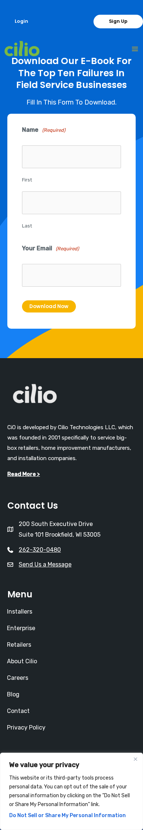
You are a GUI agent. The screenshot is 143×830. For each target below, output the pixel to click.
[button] (21, 21)
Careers (17, 677)
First (27, 180)
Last (27, 226)
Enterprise (21, 628)
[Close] (135, 759)
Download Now (49, 306)
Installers (19, 611)
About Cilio (22, 661)
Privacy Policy (26, 727)
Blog (13, 694)
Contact (18, 710)
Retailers (19, 644)
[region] (71, 791)
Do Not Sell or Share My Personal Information (67, 815)
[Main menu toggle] (134, 49)
